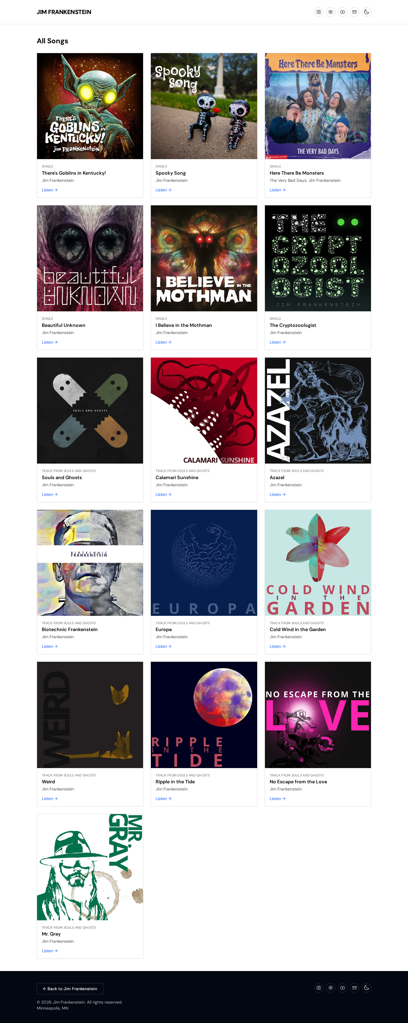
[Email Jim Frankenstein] (354, 12)
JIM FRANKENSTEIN (64, 12)
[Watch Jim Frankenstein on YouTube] (342, 12)
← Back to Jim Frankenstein (70, 988)
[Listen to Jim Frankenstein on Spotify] (330, 12)
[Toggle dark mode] (366, 12)
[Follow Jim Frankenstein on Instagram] (318, 12)
